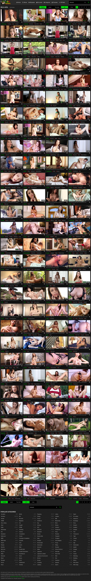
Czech (20, 545)
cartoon (81, 253)
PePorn (2, 285)
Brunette (21, 518)
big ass (6, 122)
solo (41, 23)
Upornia (70, 105)
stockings (40, 40)
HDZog (25, 89)
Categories (47, 2)
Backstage (3, 529)
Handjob (39, 540)
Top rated (39, 2)
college (11, 236)
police (6, 171)
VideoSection (3, 465)
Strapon (75, 525)
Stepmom (75, 518)
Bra (20, 516)
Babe (2, 527)
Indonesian (39, 545)
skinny (57, 122)
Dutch (20, 556)
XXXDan (2, 154)
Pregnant (57, 536)
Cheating (21, 529)
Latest (49, 7)
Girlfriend (39, 529)
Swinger (75, 529)
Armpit (2, 518)
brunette (31, 23)
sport (74, 105)
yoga (54, 482)
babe (56, 23)
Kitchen (39, 558)
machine (77, 122)
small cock (78, 40)
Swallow (75, 527)
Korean (39, 560)
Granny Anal (40, 536)
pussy (51, 89)
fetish (16, 285)
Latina (56, 514)
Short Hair (57, 553)
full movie (75, 498)
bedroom (16, 236)
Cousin (20, 536)
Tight (74, 536)
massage (14, 187)
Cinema (21, 531)
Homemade (40, 542)
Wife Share (75, 562)
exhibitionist (8, 73)
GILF (38, 527)
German (39, 525)
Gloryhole (39, 531)
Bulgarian (21, 520)
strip (86, 56)
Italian (38, 549)
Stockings (75, 520)
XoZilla (25, 56)
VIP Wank (62, 2)
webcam (38, 105)
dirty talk (29, 138)
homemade (39, 253)
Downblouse (22, 553)
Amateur (3, 516)
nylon (78, 138)
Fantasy (21, 564)
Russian (57, 547)
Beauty (2, 545)
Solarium (57, 560)
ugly (61, 40)
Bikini (2, 553)
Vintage (75, 549)
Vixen (74, 551)
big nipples (53, 498)
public (83, 40)
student (62, 400)
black (28, 465)
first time (78, 334)
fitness (7, 318)
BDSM (80, 269)
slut (62, 23)
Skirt (56, 556)
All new (24, 2)
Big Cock (3, 549)
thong (60, 482)
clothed (74, 367)
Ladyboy (39, 564)
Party (56, 531)
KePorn (47, 138)
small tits (33, 253)
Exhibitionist (22, 562)
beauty (17, 23)
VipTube (47, 416)
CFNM (20, 527)
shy (28, 105)
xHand (47, 23)
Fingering (39, 514)
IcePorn (47, 498)
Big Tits (3, 551)
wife (17, 367)
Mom (56, 523)
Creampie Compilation (24, 538)
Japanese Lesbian (41, 553)
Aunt (2, 525)
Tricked (75, 538)
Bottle (20, 514)
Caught (20, 525)
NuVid (70, 400)
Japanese (39, 551)
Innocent (39, 547)
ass (59, 23)
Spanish (57, 562)
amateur (7, 40)
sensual (29, 122)
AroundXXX (26, 220)
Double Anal (22, 549)
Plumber (57, 534)
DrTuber (70, 73)
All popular (31, 2)
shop (59, 138)
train (29, 89)
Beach (2, 542)
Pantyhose (57, 529)
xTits (70, 23)
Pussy (56, 542)
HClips (70, 122)
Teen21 (70, 269)
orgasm (52, 23)
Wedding (75, 558)
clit (12, 73)
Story (74, 523)
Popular (43, 7)
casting (9, 23)
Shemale (57, 551)
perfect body (12, 220)
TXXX (47, 285)
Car (20, 523)
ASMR (2, 520)
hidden (79, 23)
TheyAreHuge (3, 23)
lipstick (18, 138)
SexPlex (2, 56)
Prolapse (57, 538)
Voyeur (75, 553)
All (64, 7)
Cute (20, 542)
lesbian (12, 334)
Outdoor (57, 527)
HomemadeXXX (27, 253)
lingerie (52, 253)
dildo (9, 171)
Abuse (23, 578)
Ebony (20, 558)
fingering (75, 187)
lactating (52, 318)
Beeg (25, 105)
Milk (56, 518)
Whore (74, 560)
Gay (38, 523)
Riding (56, 545)
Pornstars (55, 2)
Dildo (20, 547)
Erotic (20, 560)
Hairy (38, 538)
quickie (6, 302)
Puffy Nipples (58, 540)
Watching (75, 556)
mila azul (6, 204)
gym (74, 236)
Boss (2, 564)
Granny (38, 534)
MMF (56, 138)
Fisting (38, 516)
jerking (84, 269)
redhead (18, 40)
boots (7, 89)
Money (56, 525)
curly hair (14, 253)
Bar (2, 531)
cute (13, 23)
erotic (74, 56)
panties (29, 73)
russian (83, 23)
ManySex (25, 334)
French (38, 518)
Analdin (70, 56)
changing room (13, 318)
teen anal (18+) (9, 56)
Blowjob (3, 560)
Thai (74, 531)
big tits (7, 105)
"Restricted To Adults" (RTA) (15, 576)
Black (2, 558)
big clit (55, 105)
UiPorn (2, 40)
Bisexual (3, 556)
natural (16, 89)
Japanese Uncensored (42, 556)
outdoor (55, 89)
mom (74, 253)
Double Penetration (23, 551)
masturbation (59, 73)
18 (9, 89)
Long (72, 7)
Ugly (74, 542)
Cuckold (21, 540)
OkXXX (47, 40)
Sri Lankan (75, 516)
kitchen (7, 482)
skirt (51, 285)
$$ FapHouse (48, 482)
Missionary (57, 520)
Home (18, 2)
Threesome (76, 534)
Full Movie (39, 520)
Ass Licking (3, 523)
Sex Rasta (6, 2)
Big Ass (3, 547)
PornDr (70, 236)
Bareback (3, 534)
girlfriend (33, 171)
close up (78, 105)
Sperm (56, 564)
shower (53, 269)
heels (74, 138)
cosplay (13, 171)
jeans (40, 138)
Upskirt (74, 547)
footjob (85, 302)
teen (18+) (36, 23)
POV (7, 433)
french (10, 367)
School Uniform (59, 549)
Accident (3, 514)
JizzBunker (26, 23)
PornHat (25, 40)
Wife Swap (75, 564)
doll (8, 465)
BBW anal (3, 540)
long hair (52, 465)
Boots (2, 562)
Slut (56, 558)
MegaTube (3, 433)
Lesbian (57, 516)
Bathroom (3, 536)
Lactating (39, 562)
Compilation (22, 534)
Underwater (76, 545)
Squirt (74, 514)
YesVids (25, 154)
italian (77, 253)
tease (57, 40)
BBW (2, 538)
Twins (74, 540)
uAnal (70, 253)
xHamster (48, 122)
